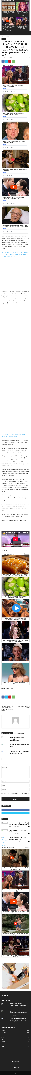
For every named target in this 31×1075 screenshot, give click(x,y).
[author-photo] (15, 723)
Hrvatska (7, 688)
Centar (4, 57)
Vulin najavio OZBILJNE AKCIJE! (23, 706)
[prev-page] (2, 759)
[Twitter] (6, 61)
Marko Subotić (12, 841)
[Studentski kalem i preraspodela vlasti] (5, 746)
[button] (2, 33)
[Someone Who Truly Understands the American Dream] (5, 753)
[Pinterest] (9, 61)
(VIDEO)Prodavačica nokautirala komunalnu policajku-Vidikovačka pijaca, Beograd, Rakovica (18, 1012)
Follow (26, 813)
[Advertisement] (15, 274)
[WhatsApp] (13, 61)
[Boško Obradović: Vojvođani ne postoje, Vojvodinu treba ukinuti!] (5, 1020)
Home (3, 36)
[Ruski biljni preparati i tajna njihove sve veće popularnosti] (5, 845)
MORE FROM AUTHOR (19, 733)
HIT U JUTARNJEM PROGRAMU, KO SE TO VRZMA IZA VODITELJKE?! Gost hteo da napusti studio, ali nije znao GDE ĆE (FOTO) (15, 254)
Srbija (12, 688)
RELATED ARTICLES (7, 733)
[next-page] (5, 759)
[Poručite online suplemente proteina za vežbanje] (15, 976)
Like (27, 809)
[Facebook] (3, 61)
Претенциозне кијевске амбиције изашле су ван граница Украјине (17, 738)
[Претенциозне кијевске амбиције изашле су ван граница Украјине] (5, 739)
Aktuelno (7, 36)
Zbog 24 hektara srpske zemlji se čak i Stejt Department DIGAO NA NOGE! (7, 708)
